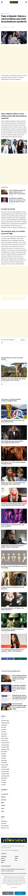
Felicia (5, 27)
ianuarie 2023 (4, 740)
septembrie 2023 (5, 723)
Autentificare (4, 821)
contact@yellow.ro (14, 850)
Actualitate (7, 13)
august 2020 (4, 778)
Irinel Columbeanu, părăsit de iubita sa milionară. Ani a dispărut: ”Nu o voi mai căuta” (17, 192)
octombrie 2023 (5, 720)
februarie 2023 (4, 738)
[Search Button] (26, 2)
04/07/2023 (12, 195)
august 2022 (4, 751)
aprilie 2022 (4, 760)
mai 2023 (3, 731)
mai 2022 (3, 758)
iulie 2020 (3, 780)
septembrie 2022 (5, 749)
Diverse (3, 797)
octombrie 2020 (5, 773)
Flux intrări (3, 823)
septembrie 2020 (5, 776)
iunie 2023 (3, 729)
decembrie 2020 (5, 769)
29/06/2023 (22, 700)
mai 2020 (3, 784)
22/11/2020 (12, 27)
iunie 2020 (3, 782)
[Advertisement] (14, 8)
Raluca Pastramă (21, 121)
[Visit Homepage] (14, 2)
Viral (2, 811)
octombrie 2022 (5, 747)
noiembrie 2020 (5, 771)
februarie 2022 (4, 764)
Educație (3, 799)
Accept (12, 887)
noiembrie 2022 (5, 745)
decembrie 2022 (5, 742)
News (2, 802)
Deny (16, 887)
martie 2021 (4, 767)
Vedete (3, 805)
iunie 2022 (3, 756)
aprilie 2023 (4, 734)
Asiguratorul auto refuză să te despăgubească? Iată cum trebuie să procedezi (19, 697)
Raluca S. (17, 682)
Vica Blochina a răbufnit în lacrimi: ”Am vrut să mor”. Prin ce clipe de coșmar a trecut (17, 200)
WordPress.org (5, 827)
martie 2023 (4, 736)
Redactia (17, 700)
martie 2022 (4, 762)
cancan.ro (20, 127)
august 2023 (4, 725)
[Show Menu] (2, 2)
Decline (8, 893)
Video (2, 808)
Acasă (2, 13)
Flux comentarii (5, 825)
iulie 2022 (3, 753)
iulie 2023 (3, 727)
